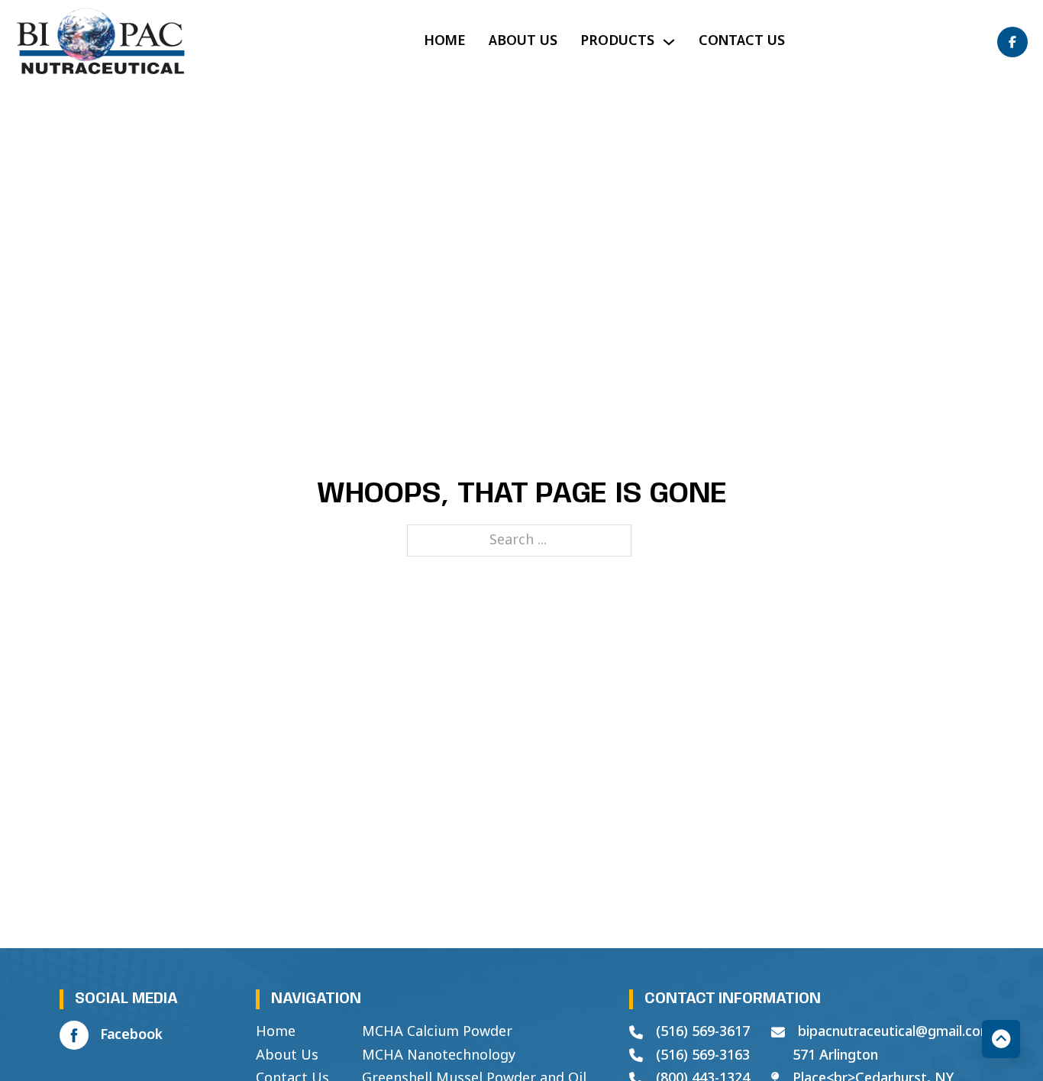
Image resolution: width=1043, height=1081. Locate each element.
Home (445, 41)
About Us (523, 41)
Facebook (131, 1035)
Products (617, 41)
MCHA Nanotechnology (438, 1056)
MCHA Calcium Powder (437, 1032)
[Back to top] (1001, 1039)
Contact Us (742, 41)
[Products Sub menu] (669, 42)
